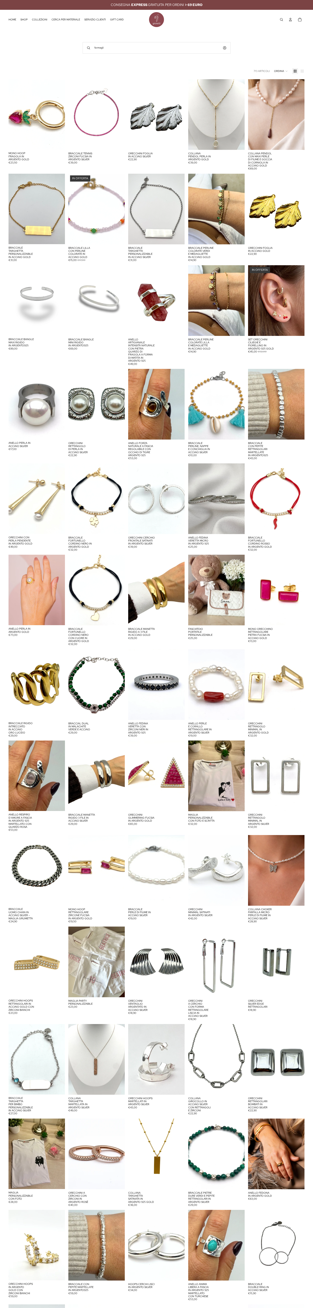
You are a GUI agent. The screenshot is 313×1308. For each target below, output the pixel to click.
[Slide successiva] (118, 114)
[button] (281, 71)
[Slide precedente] (74, 114)
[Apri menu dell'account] (290, 19)
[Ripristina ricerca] (224, 47)
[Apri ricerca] (281, 19)
